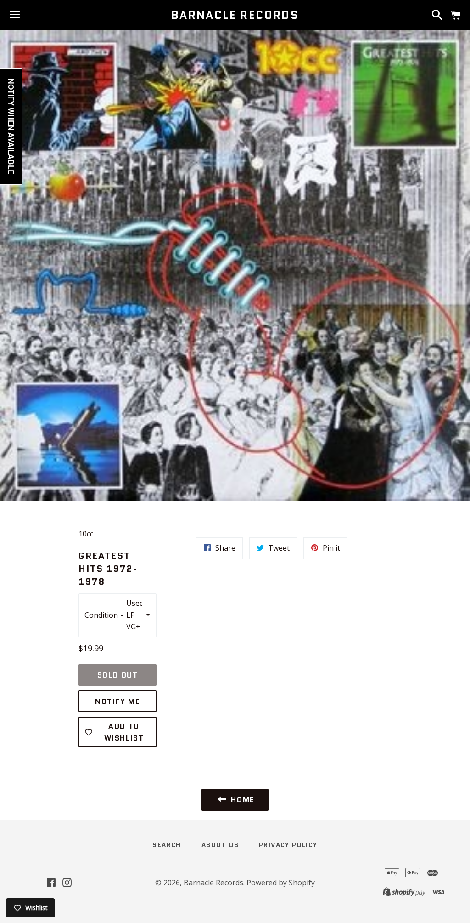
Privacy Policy (288, 844)
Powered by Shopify (280, 882)
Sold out (117, 675)
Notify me (117, 701)
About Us (220, 844)
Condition (101, 615)
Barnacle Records (235, 15)
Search (166, 844)
